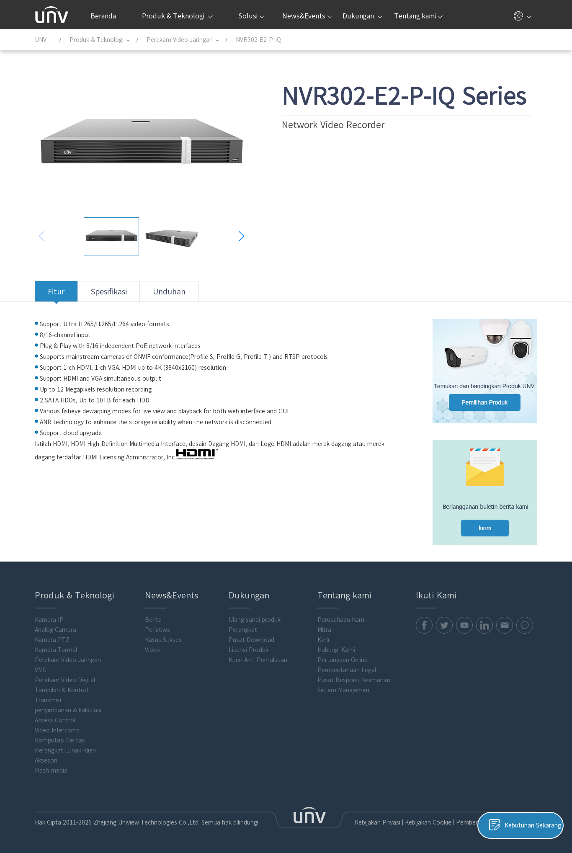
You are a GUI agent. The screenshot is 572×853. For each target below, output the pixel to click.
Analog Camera (55, 630)
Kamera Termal (56, 650)
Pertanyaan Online (342, 660)
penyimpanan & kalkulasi (68, 710)
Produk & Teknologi (174, 16)
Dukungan (359, 16)
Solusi (248, 16)
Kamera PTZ (52, 640)
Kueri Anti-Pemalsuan (258, 660)
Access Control (55, 720)
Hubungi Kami (336, 650)
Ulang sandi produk (255, 620)
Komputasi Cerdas (60, 740)
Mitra (324, 630)
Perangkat (243, 630)
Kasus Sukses (163, 640)
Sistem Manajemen (343, 690)
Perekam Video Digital (65, 680)
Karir (323, 640)
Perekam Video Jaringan (68, 660)
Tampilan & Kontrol (61, 690)
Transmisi (48, 700)
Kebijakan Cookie (428, 822)
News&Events (303, 16)
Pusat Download (251, 640)
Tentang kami (415, 16)
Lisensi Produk (248, 650)
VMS (40, 670)
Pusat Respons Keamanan (353, 680)
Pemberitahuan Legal (346, 670)
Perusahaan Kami (341, 620)
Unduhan (169, 291)
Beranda (103, 16)
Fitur (56, 291)
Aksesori (46, 760)
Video (152, 650)
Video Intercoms (57, 730)
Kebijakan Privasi (377, 822)
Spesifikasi (108, 291)
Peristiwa (157, 630)
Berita (153, 620)
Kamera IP (49, 620)
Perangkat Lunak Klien (65, 750)
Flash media (51, 770)
